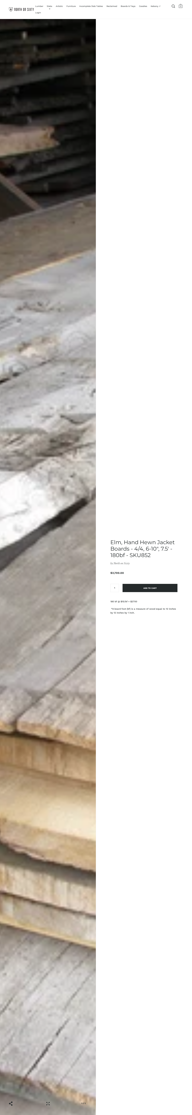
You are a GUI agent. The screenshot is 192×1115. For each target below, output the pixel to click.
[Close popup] (156, 523)
